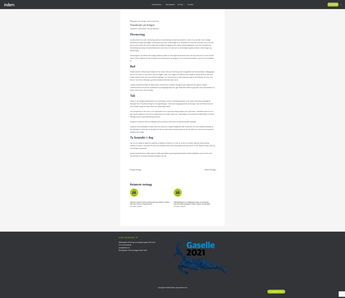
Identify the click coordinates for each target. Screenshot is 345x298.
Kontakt (190, 5)
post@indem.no (124, 248)
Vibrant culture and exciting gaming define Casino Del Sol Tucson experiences (149, 203)
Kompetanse (156, 5)
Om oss (180, 5)
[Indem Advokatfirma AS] (10, 4)
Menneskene (170, 5)
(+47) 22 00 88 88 (125, 245)
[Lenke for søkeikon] (341, 4)
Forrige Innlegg (134, 170)
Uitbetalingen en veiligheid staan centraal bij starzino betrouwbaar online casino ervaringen (192, 203)
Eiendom (156, 29)
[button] (276, 292)
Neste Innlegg (211, 170)
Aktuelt (149, 29)
